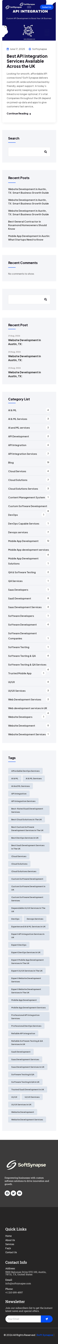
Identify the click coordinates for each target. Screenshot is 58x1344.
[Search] (45, 299)
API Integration (17, 445)
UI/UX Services (17, 690)
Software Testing (18, 647)
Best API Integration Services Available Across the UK (27, 61)
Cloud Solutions (17, 480)
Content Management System (26, 497)
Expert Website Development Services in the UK (26, 991)
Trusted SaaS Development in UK (27, 1089)
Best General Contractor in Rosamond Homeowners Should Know (27, 225)
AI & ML (12, 410)
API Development (18, 436)
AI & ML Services (17, 418)
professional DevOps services (26, 1026)
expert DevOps (18, 945)
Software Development (22, 624)
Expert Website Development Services (26, 980)
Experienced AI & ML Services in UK (28, 926)
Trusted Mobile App (20, 673)
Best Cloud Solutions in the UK (26, 819)
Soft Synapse (45, 1334)
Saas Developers (18, 589)
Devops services (18, 532)
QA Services (15, 581)
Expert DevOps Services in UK (25, 952)
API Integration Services (22, 453)
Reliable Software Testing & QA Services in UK (27, 1042)
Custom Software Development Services (27, 899)
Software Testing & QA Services (27, 664)
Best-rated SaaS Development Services (27, 810)
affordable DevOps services (25, 771)
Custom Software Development (27, 506)
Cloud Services (17, 471)
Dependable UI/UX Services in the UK (28, 910)
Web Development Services (24, 699)
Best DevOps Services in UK (25, 838)
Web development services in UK (27, 708)
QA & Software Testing (22, 572)
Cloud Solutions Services (23, 488)
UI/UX (11, 682)
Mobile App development (24, 1000)
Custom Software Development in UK (28, 888)
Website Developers (20, 716)
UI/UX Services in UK (21, 1104)
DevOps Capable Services (23, 523)
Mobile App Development (23, 541)
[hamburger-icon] (29, 7)
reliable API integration (23, 1033)
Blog (11, 462)
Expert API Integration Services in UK (27, 936)
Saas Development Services (25, 607)
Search (13, 138)
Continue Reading (17, 113)
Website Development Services (27, 734)
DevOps (13, 514)
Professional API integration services (25, 1017)
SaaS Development (19, 598)
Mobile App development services (28, 549)
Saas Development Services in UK (27, 1067)
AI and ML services (19, 427)
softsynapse (39, 49)
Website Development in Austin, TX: (24, 342)
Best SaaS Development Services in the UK (27, 847)
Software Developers (21, 615)
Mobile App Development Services (28, 1007)
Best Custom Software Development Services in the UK (27, 829)
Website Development (21, 725)
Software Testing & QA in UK (25, 1082)
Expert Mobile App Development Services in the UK (27, 961)
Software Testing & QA (22, 655)
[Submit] (47, 1319)
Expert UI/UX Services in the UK (27, 971)
